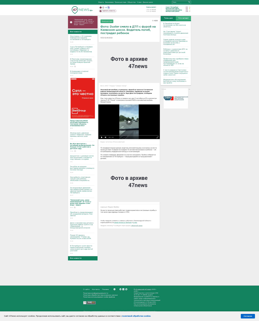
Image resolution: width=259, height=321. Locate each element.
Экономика (109, 2)
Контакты (96, 289)
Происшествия (120, 2)
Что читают (183, 18)
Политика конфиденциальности (95, 293)
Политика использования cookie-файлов (99, 297)
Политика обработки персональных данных (100, 295)
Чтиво (139, 2)
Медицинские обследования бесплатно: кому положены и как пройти (174, 81)
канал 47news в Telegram (123, 222)
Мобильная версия (101, 8)
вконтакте (103, 8)
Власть (101, 2)
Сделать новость (108, 10)
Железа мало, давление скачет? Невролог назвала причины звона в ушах (80, 135)
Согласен (248, 316)
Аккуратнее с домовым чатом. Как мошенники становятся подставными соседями (82, 158)
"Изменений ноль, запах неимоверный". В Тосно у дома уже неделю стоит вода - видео (84, 22)
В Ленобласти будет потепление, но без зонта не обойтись (174, 25)
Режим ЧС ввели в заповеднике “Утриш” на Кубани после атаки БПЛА (80, 238)
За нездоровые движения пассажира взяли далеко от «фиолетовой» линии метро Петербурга (81, 191)
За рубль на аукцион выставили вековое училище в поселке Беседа (82, 169)
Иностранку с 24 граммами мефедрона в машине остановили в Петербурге (80, 39)
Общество (131, 2)
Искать (189, 2)
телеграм (106, 8)
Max (126, 289)
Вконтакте (120, 289)
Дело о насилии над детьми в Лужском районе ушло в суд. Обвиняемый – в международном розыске (81, 226)
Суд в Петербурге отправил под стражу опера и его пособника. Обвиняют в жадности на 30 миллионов (81, 50)
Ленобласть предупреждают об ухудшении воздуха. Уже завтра (81, 215)
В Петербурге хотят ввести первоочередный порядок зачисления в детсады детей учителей (81, 249)
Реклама (105, 289)
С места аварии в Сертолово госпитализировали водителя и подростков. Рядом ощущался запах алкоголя (175, 72)
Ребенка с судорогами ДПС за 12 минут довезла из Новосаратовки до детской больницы (175, 52)
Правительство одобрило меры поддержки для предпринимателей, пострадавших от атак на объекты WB (175, 62)
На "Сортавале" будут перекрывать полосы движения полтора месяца (175, 33)
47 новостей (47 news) (143, 289)
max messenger (108, 8)
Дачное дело (148, 2)
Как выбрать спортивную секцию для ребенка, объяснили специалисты (80, 180)
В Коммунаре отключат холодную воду (79, 73)
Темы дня (168, 18)
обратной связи (136, 225)
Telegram (123, 289)
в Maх (135, 222)
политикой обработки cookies (136, 316)
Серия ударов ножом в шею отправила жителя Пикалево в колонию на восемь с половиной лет (175, 42)
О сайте (86, 289)
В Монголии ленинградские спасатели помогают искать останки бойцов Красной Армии (81, 62)
